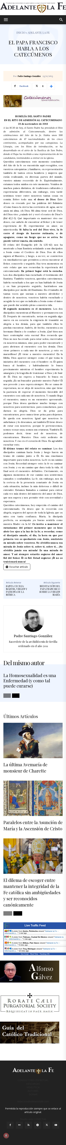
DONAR (33, 1094)
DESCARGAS (33, 1083)
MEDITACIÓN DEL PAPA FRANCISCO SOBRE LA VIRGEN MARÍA (49, 590)
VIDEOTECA (33, 1087)
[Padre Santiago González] (33, 620)
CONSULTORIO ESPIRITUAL (33, 1080)
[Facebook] (10, 1125)
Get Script (25, 954)
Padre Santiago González (29, 76)
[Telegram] (37, 1125)
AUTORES (33, 1090)
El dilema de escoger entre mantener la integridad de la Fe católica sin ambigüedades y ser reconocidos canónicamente (31, 892)
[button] (5, 19)
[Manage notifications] (6, 1135)
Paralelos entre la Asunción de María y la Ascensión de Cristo (33, 825)
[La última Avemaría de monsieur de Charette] (33, 740)
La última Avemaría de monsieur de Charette (25, 768)
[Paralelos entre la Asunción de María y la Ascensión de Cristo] (33, 798)
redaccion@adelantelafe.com (33, 1101)
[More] (51, 86)
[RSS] (28, 1125)
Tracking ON (44, 954)
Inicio (20, 32)
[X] (46, 1125)
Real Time (34, 954)
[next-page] (15, 695)
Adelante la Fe (39, 32)
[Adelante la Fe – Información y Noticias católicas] (33, 8)
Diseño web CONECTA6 (33, 1119)
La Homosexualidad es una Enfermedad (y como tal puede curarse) (29, 680)
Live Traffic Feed (35, 925)
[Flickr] (19, 1125)
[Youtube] (55, 1125)
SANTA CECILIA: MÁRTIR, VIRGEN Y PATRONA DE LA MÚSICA (16, 590)
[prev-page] (7, 695)
